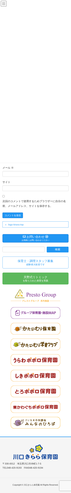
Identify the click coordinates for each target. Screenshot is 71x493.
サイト (6, 182)
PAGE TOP (65, 475)
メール (8, 167)
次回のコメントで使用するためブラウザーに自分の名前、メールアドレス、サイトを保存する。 (34, 203)
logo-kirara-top (16, 224)
